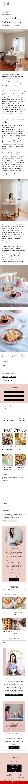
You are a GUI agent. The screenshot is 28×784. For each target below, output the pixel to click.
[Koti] (2, 11)
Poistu (14, 783)
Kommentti (6, 480)
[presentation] (7, 439)
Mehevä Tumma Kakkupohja (21, 418)
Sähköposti (7, 510)
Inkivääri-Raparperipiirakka (7, 418)
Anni (21, 774)
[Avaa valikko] (19, 3)
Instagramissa (9, 376)
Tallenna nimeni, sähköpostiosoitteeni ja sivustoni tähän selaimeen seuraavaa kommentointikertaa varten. (14, 516)
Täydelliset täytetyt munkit (7, 632)
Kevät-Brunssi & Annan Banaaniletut (7, 448)
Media (21, 775)
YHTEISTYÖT (21, 777)
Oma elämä (21, 406)
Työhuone (6, 408)
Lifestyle (10, 777)
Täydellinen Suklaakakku (17, 632)
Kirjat (10, 774)
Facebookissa (9, 380)
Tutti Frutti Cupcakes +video (7, 468)
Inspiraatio (6, 406)
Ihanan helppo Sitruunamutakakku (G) (19, 612)
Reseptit (9, 775)
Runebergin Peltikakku (20, 468)
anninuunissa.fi (16, 573)
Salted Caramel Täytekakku (6, 611)
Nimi (5, 503)
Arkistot (14, 587)
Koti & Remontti (6, 14)
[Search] (23, 642)
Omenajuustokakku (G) (20, 448)
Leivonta (13, 406)
